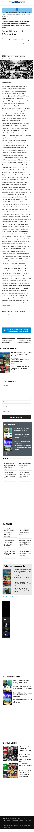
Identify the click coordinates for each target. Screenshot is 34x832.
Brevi (5, 458)
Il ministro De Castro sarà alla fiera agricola (24, 341)
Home (3, 14)
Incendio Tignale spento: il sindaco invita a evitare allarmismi (9, 531)
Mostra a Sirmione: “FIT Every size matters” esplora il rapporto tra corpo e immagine (25, 758)
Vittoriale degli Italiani (7, 58)
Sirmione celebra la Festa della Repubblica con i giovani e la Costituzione (20, 368)
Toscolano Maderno (6, 82)
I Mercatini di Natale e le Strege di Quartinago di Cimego (25, 748)
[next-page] (4, 375)
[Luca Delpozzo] (3, 39)
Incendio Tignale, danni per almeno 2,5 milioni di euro (10, 465)
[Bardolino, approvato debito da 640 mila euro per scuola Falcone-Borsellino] (5, 355)
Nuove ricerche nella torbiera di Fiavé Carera (25, 465)
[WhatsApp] (15, 51)
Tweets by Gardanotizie (10, 597)
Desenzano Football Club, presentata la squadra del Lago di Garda (25, 543)
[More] (19, 51)
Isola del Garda (10, 56)
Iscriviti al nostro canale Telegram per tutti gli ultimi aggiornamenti (17, 330)
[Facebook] (3, 51)
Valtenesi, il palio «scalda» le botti (7, 341)
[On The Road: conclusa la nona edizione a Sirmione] (5, 362)
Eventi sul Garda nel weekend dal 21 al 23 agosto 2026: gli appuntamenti (22, 441)
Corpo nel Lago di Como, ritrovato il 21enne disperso (24, 530)
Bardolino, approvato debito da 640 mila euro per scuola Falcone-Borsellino (21, 354)
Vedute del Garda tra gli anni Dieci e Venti (25, 552)
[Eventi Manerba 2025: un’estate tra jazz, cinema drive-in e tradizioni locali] (10, 774)
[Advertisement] (17, 504)
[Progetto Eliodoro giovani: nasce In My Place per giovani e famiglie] (8, 436)
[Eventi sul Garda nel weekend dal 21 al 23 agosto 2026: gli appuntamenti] (8, 442)
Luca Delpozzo (8, 39)
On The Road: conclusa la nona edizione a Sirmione (21, 576)
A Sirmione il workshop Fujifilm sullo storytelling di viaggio (22, 590)
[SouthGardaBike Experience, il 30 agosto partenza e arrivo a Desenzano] (8, 448)
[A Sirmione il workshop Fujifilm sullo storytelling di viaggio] (7, 591)
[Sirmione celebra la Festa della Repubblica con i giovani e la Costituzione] (5, 369)
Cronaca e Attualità (10, 14)
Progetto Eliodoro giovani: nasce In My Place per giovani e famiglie (22, 435)
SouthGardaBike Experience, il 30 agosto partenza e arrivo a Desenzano (22, 447)
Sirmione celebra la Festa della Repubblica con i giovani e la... (23, 583)
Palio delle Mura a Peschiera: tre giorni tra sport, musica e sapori (10, 475)
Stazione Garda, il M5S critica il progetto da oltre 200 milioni (9, 543)
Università (22, 56)
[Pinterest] (11, 51)
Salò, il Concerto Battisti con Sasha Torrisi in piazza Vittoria (24, 475)
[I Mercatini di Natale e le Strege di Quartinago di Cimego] (10, 750)
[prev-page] (1, 375)
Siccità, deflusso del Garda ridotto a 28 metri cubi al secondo (21, 430)
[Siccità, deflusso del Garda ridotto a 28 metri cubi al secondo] (8, 430)
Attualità (18, 14)
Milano (16, 56)
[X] (7, 51)
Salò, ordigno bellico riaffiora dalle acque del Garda (10, 553)
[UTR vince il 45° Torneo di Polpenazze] (10, 766)
